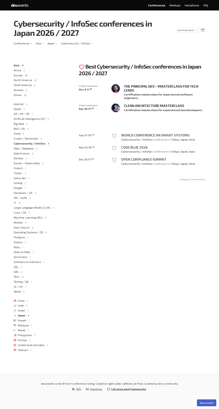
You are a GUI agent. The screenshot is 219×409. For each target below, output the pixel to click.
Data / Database (24, 148)
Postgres (19, 237)
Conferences (156, 5)
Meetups (175, 5)
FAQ (205, 5)
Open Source (21, 227)
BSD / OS (19, 128)
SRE (16, 271)
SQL (16, 266)
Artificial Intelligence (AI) (29, 118)
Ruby (17, 247)
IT (15, 202)
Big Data (19, 123)
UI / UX (18, 286)
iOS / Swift (20, 197)
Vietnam (23, 350)
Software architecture (27, 261)
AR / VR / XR (21, 113)
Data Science (22, 153)
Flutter (18, 173)
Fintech (18, 168)
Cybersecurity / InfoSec (75, 43)
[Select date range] (202, 30)
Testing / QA (21, 281)
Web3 (17, 291)
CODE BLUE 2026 (134, 147)
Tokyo (175, 139)
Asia (38, 43)
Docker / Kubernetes (27, 163)
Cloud (17, 133)
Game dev (20, 178)
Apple (17, 108)
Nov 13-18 (87, 147)
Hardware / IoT (23, 192)
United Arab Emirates (31, 345)
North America (23, 80)
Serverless (20, 256)
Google (18, 187)
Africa (17, 70)
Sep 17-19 (86, 135)
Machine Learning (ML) (28, 217)
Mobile (18, 222)
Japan (51, 43)
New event (206, 402)
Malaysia (23, 325)
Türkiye (22, 340)
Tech (16, 276)
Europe (18, 75)
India (21, 305)
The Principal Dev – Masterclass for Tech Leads (161, 88)
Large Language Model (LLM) (32, 207)
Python (18, 242)
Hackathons (192, 5)
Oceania (18, 90)
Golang (18, 182)
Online (18, 95)
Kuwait (22, 320)
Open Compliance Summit (143, 159)
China (21, 300)
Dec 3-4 (85, 89)
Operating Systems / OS (28, 232)
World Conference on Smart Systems (155, 135)
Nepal (21, 330)
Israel (21, 310)
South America (23, 85)
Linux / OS (20, 212)
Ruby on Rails (22, 252)
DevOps (18, 158)
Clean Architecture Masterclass (154, 106)
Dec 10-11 (86, 108)
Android (18, 104)
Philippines (25, 335)
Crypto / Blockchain (26, 138)
